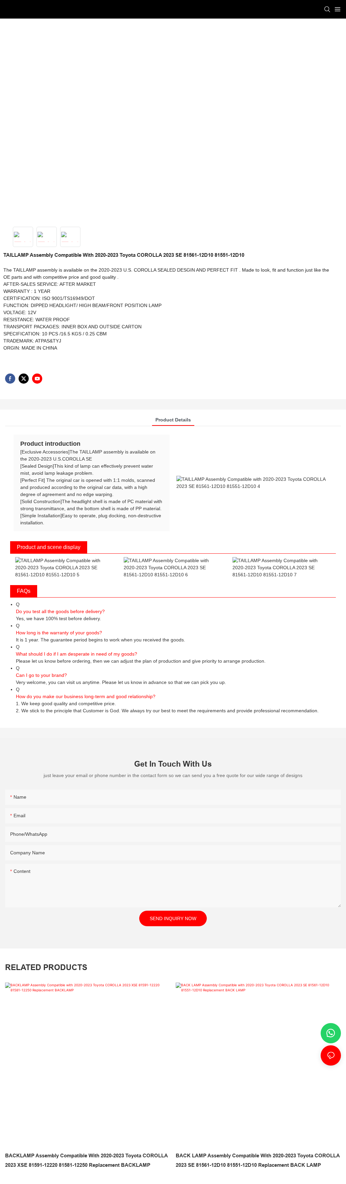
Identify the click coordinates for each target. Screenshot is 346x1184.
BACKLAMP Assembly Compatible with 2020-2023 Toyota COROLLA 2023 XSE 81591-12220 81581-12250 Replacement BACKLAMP (86, 1160)
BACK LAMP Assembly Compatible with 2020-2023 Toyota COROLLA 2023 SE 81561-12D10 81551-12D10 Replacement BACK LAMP (258, 1160)
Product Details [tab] (173, 419)
